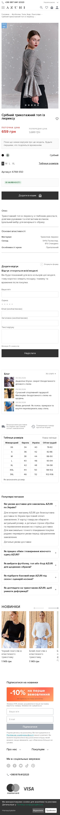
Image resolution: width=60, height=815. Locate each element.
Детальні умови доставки (17, 542)
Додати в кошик (27, 195)
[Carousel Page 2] (25, 105)
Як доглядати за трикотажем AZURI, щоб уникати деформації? (28, 589)
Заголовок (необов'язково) (15, 318)
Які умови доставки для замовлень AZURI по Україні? (28, 505)
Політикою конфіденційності (20, 735)
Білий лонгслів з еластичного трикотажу (38, 654)
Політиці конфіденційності (30, 804)
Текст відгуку (8, 327)
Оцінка (5, 300)
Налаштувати (8, 810)
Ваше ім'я (6, 289)
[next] (53, 608)
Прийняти (51, 810)
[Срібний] (7, 155)
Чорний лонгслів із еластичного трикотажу (12, 654)
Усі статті (51, 374)
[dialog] (30, 807)
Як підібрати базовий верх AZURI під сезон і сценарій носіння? (25, 577)
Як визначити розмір (14, 479)
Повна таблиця (49, 437)
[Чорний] (3, 155)
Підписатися (30, 726)
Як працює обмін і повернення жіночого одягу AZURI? (27, 553)
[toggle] (51, 2)
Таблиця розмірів (48, 163)
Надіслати (30, 353)
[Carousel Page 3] (29, 105)
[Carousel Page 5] (35, 105)
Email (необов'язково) (12, 309)
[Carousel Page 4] (32, 105)
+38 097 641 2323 (14, 2)
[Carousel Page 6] (38, 105)
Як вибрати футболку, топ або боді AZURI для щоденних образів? (28, 565)
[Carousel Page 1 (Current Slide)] (22, 105)
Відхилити (38, 810)
